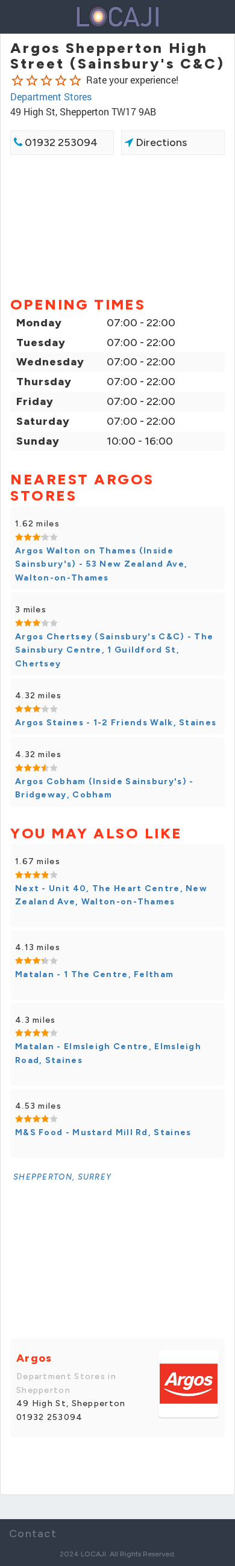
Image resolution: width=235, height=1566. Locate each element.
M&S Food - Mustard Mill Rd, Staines (103, 1132)
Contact (33, 1533)
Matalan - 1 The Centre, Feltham (94, 974)
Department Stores (51, 96)
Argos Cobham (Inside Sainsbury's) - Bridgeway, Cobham (104, 788)
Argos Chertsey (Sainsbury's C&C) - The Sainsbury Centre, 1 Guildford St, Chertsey (114, 650)
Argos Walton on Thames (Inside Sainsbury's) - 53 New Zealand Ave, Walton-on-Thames (101, 564)
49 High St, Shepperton (71, 1403)
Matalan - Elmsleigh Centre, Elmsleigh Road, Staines (108, 1053)
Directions (160, 142)
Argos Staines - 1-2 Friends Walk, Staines (115, 722)
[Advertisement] (117, 225)
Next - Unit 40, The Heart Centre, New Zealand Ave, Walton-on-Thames (111, 895)
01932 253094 (60, 142)
